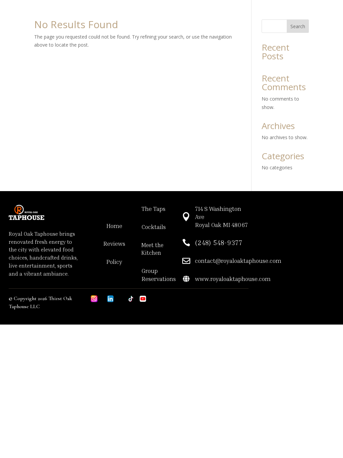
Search (297, 26)
